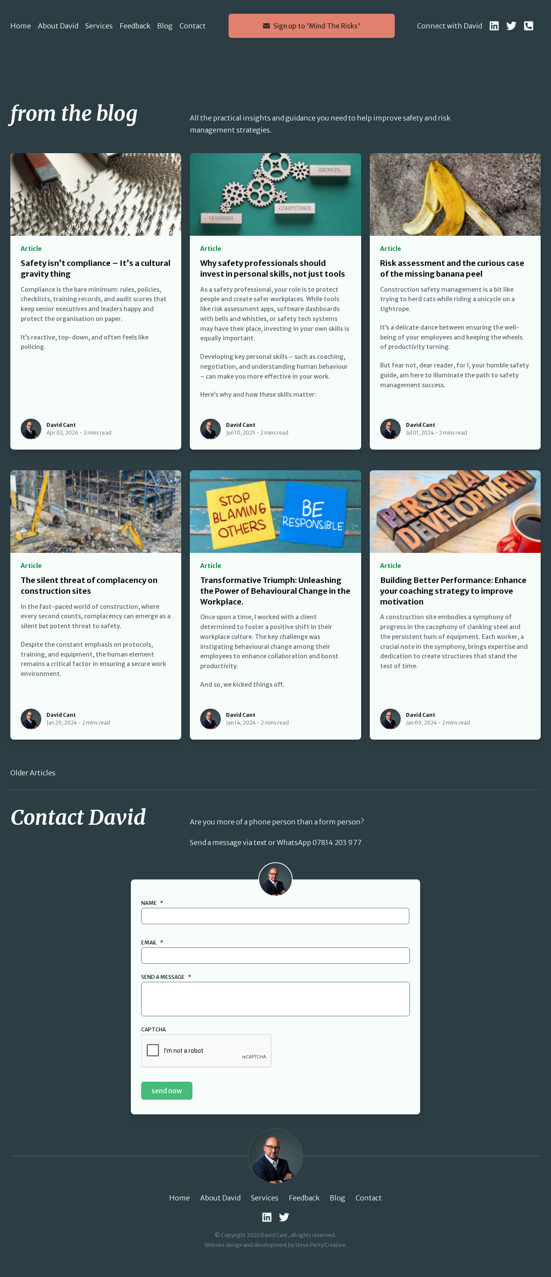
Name (152, 903)
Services (99, 26)
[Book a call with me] (528, 26)
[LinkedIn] (494, 26)
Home (20, 26)
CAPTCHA (153, 1029)
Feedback (135, 26)
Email (152, 942)
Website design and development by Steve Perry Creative (274, 1245)
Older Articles (33, 772)
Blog (165, 26)
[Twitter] (511, 26)
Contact (193, 26)
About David (58, 26)
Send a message (166, 977)
